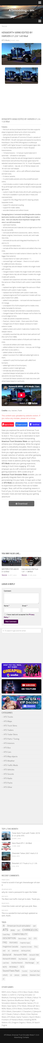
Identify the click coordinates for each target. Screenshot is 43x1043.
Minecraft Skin (33, 1006)
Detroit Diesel (22, 938)
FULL (36, 947)
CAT (18, 930)
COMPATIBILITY (19, 934)
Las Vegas (32, 959)
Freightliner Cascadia (10, 947)
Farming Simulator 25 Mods (20, 997)
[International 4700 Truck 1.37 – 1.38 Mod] (31, 561)
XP (3, 979)
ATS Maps (8, 721)
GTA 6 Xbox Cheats (25, 992)
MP (38, 963)
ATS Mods (11, 1017)
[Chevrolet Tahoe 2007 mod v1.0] (6, 856)
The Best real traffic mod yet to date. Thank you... (21, 899)
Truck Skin (24, 971)
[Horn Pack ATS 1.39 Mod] (6, 846)
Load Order (6, 963)
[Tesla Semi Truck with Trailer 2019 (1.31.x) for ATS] (6, 836)
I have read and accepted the (19, 615)
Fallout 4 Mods (19, 1014)
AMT (34, 926)
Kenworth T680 (20, 955)
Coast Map (6, 934)
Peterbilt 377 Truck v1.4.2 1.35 (24, 863)
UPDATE (5, 975)
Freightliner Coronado (26, 947)
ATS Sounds (9, 774)
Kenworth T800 (34, 955)
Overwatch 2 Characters (22, 1011)
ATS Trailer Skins (11, 734)
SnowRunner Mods (30, 1009)
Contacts (26, 1037)
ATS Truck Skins (10, 725)
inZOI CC (13, 995)
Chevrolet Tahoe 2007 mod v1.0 (25, 853)
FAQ (5, 942)
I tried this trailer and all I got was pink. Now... (20, 906)
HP (8, 951)
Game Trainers (22, 1017)
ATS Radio (8, 778)
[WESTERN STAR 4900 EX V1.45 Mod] (11, 561)
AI (4, 925)
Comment (7, 591)
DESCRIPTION (9, 938)
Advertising (18, 1037)
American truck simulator (19, 926)
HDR (4, 951)
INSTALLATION (25, 951)
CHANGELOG (30, 930)
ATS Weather (9, 761)
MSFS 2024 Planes (9, 992)
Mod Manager (29, 963)
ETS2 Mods (21, 1006)
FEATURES (13, 943)
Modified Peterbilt (17, 963)
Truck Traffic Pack (35, 971)
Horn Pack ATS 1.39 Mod (22, 843)
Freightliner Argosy (25, 943)
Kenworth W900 (9, 959)
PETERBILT (13, 967)
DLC (30, 938)
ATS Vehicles (9, 769)
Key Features (23, 959)
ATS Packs (8, 783)
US (11, 975)
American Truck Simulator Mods (23, 1035)
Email (25, 606)
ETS (35, 938)
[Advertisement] (21, 101)
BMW (13, 930)
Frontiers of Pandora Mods (12, 1020)
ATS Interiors (9, 743)
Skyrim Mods (34, 1017)
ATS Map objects (10, 756)
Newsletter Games (25, 1003)
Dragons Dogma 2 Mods (21, 1022)
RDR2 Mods (6, 1009)
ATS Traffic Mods (11, 765)
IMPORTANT (15, 951)
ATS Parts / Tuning (11, 739)
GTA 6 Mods (17, 1009)
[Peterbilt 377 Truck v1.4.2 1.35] (6, 866)
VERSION (16, 975)
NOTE (5, 967)
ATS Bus (7, 748)
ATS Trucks (8, 717)
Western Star (35, 975)
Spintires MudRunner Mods (18, 1000)
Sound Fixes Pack (11, 970)
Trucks (4, 26)
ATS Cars (7, 752)
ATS (5, 930)
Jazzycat (7, 954)
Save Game (11, 1006)
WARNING (24, 975)
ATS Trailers (8, 730)
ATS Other (8, 787)
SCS (22, 967)
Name (6, 606)
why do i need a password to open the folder (19, 892)
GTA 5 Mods (6, 1011)
